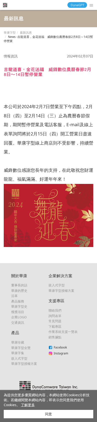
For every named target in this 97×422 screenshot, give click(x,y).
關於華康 (19, 275)
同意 (48, 414)
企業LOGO (19, 317)
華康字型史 (19, 306)
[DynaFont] (5, 5)
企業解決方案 (60, 275)
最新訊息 (26, 32)
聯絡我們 (54, 310)
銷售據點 (54, 337)
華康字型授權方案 (24, 363)
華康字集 (17, 353)
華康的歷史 (19, 290)
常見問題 (54, 321)
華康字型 (10, 32)
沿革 (14, 296)
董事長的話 (19, 285)
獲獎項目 (17, 312)
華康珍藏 (17, 342)
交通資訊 (17, 322)
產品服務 (17, 301)
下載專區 (54, 326)
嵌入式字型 (19, 358)
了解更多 (28, 404)
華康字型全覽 (21, 348)
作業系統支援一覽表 (63, 331)
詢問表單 (54, 316)
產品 (15, 332)
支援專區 (56, 300)
